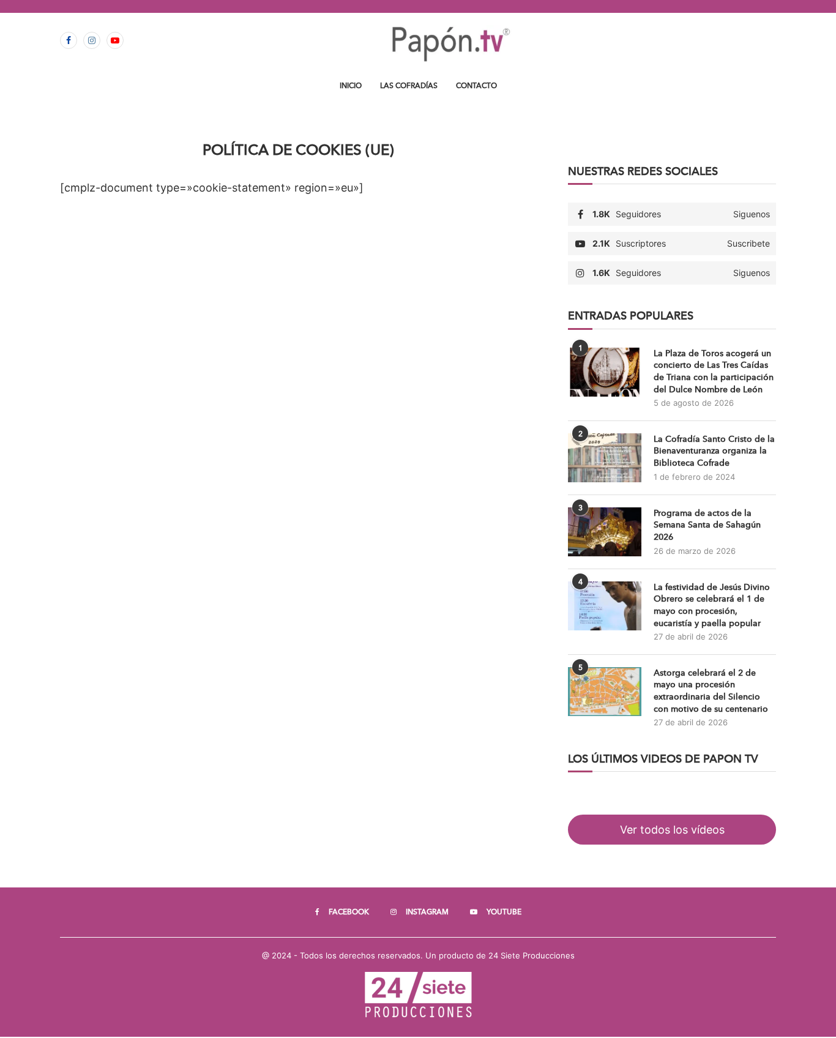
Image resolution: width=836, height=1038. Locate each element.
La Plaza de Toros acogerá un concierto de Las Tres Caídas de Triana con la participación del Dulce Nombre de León (714, 371)
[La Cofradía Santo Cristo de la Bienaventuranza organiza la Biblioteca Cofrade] (604, 457)
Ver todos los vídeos (672, 829)
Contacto (476, 85)
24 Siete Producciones (531, 955)
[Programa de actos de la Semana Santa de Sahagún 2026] (604, 531)
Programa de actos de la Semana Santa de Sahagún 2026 (707, 525)
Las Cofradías (409, 85)
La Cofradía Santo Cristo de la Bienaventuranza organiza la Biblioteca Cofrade (714, 451)
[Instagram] (91, 40)
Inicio (351, 85)
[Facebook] (68, 40)
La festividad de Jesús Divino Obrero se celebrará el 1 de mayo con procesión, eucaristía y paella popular (712, 605)
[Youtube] (115, 40)
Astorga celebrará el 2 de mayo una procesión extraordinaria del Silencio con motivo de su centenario (711, 691)
